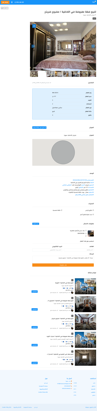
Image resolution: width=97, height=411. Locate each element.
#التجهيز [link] (91, 192)
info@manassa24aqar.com (63, 384)
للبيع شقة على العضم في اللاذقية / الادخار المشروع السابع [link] (56, 354)
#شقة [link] (92, 182)
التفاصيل (34, 291)
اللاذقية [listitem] (93, 389)
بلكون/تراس (88, 210)
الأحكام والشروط (44, 389)
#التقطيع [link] (91, 190)
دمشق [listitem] (93, 386)
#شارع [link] (83, 185)
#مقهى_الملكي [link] (67, 185)
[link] (85, 286)
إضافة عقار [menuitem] (5, 2)
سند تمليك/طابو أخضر (86, 214)
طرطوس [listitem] (93, 392)
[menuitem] (19, 2)
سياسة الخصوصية (43, 386)
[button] (7, 8)
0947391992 (81, 233)
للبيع (94, 18)
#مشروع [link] (91, 185)
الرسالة (91, 254)
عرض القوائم (35, 224)
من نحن (46, 383)
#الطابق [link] (81, 187)
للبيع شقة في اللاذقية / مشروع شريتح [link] (62, 318)
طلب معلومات (63, 265)
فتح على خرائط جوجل (38, 127)
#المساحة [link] (91, 187)
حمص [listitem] (93, 395)
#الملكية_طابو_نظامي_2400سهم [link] (84, 195)
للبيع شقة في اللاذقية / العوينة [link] (64, 283)
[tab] (34, 26)
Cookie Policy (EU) (43, 392)
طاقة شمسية (56, 210)
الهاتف (91, 246)
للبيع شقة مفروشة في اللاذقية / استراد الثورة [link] (60, 336)
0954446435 (67, 386)
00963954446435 (66, 389)
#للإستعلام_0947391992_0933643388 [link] (83, 180)
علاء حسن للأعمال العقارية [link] (64, 292)
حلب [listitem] (94, 383)
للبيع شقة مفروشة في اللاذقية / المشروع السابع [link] (59, 300)
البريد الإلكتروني (57, 246)
